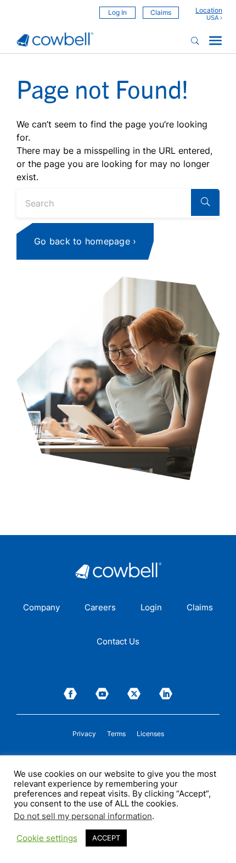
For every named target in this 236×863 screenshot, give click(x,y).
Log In (117, 12)
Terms (116, 734)
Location (208, 10)
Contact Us (118, 642)
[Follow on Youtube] (102, 693)
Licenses (150, 734)
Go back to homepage (82, 241)
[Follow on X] (134, 693)
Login (151, 608)
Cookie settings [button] (46, 838)
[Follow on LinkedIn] (165, 693)
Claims (160, 12)
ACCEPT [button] (106, 837)
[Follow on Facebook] (70, 693)
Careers (100, 608)
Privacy (84, 734)
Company (41, 608)
